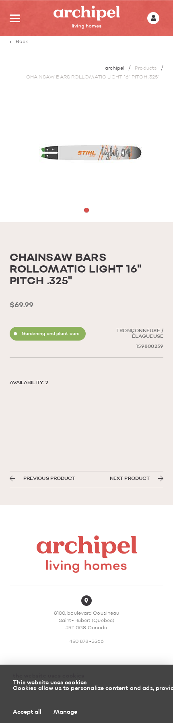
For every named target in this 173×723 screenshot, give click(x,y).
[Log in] (153, 18)
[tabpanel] (87, 158)
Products (146, 68)
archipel (114, 68)
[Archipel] (86, 18)
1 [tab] (86, 210)
